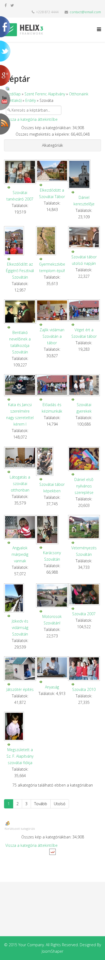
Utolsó (59, 803)
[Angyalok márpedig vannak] (20, 527)
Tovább (40, 803)
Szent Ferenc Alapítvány (44, 93)
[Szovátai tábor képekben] (52, 461)
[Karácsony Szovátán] (52, 529)
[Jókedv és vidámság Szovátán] (20, 598)
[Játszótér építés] (20, 668)
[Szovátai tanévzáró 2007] (20, 172)
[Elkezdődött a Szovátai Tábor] (52, 171)
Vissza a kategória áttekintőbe (31, 119)
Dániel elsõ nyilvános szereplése (83, 486)
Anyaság (52, 687)
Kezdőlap (13, 93)
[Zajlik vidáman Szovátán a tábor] (52, 310)
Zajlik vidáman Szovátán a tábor (52, 336)
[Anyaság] (52, 667)
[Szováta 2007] (84, 594)
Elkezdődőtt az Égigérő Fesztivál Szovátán (20, 271)
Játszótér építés (20, 689)
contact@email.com (85, 12)
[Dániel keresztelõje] (84, 174)
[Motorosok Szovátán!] (52, 595)
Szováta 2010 (84, 689)
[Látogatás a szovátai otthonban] (20, 458)
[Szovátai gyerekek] (84, 385)
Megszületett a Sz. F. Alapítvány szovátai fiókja (19, 756)
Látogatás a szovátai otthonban (20, 483)
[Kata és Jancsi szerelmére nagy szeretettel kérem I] (20, 385)
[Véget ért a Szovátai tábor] (84, 310)
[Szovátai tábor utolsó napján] (84, 237)
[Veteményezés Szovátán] (84, 527)
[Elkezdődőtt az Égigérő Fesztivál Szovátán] (20, 240)
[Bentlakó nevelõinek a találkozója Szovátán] (20, 311)
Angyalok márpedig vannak (20, 554)
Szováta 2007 (84, 613)
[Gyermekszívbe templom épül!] (52, 240)
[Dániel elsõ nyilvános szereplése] (84, 459)
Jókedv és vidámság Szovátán (20, 627)
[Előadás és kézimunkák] (52, 385)
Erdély (30, 100)
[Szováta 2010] (84, 668)
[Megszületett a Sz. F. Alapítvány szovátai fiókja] (20, 726)
